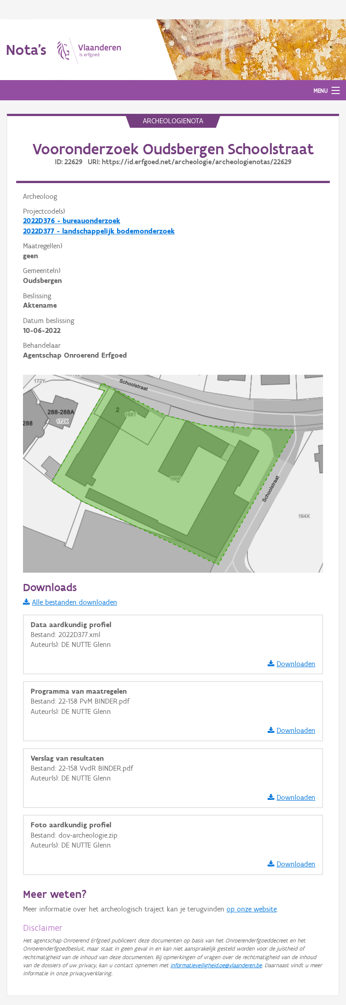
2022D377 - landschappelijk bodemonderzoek (99, 231)
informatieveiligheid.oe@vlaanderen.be (216, 965)
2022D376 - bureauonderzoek (71, 220)
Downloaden (296, 664)
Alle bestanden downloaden (74, 602)
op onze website (252, 909)
